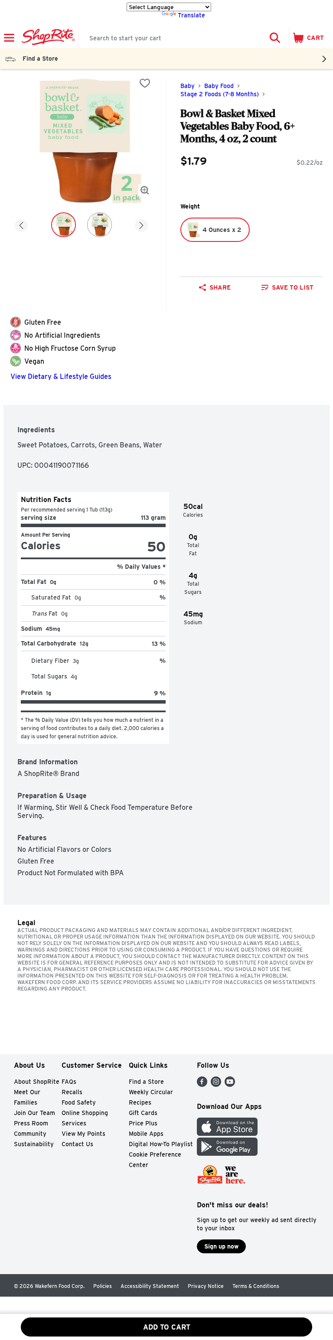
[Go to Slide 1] (63, 224)
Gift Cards (143, 1112)
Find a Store (146, 1081)
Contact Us (77, 1144)
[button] (275, 37)
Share (220, 287)
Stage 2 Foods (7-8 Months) (219, 94)
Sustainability (34, 1144)
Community (30, 1133)
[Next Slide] (141, 226)
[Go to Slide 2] (99, 224)
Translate (191, 15)
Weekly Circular (151, 1092)
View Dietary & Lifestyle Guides (60, 376)
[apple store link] (227, 1133)
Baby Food (219, 85)
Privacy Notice (206, 1286)
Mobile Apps (146, 1133)
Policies (102, 1286)
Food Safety (79, 1102)
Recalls (72, 1092)
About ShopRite (36, 1081)
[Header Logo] (46, 38)
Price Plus (143, 1123)
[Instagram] (216, 1084)
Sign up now (221, 1246)
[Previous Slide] (21, 226)
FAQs (69, 1081)
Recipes (140, 1102)
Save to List (292, 287)
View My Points (83, 1133)
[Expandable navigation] (9, 38)
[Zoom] (144, 190)
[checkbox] (145, 83)
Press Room (31, 1123)
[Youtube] (230, 1084)
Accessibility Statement (150, 1286)
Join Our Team (34, 1112)
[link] (287, 287)
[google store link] (227, 1153)
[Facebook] (202, 1084)
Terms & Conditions (255, 1286)
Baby (187, 85)
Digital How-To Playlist (161, 1144)
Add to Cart (166, 1327)
